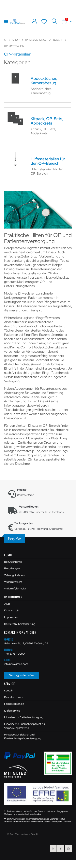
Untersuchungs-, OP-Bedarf (44, 40)
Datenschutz (11, 610)
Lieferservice (12, 710)
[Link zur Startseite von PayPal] (22, 757)
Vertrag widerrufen (21, 675)
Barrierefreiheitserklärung (19, 624)
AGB (7, 604)
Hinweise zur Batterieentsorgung (23, 717)
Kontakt (8, 690)
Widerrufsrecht (13, 582)
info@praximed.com (16, 664)
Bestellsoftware (13, 697)
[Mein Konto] (34, 21)
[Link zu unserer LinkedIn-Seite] (53, 848)
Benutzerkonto (13, 561)
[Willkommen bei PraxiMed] (18, 21)
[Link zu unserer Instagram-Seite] (68, 848)
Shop (16, 40)
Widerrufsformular (15, 588)
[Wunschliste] (44, 21)
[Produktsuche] (54, 21)
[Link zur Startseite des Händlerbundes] (16, 771)
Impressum (10, 617)
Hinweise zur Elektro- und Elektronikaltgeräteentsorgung (22, 736)
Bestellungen (12, 568)
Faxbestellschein (14, 704)
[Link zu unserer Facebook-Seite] (60, 848)
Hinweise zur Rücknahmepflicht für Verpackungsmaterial (24, 726)
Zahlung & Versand (15, 575)
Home (5, 39)
